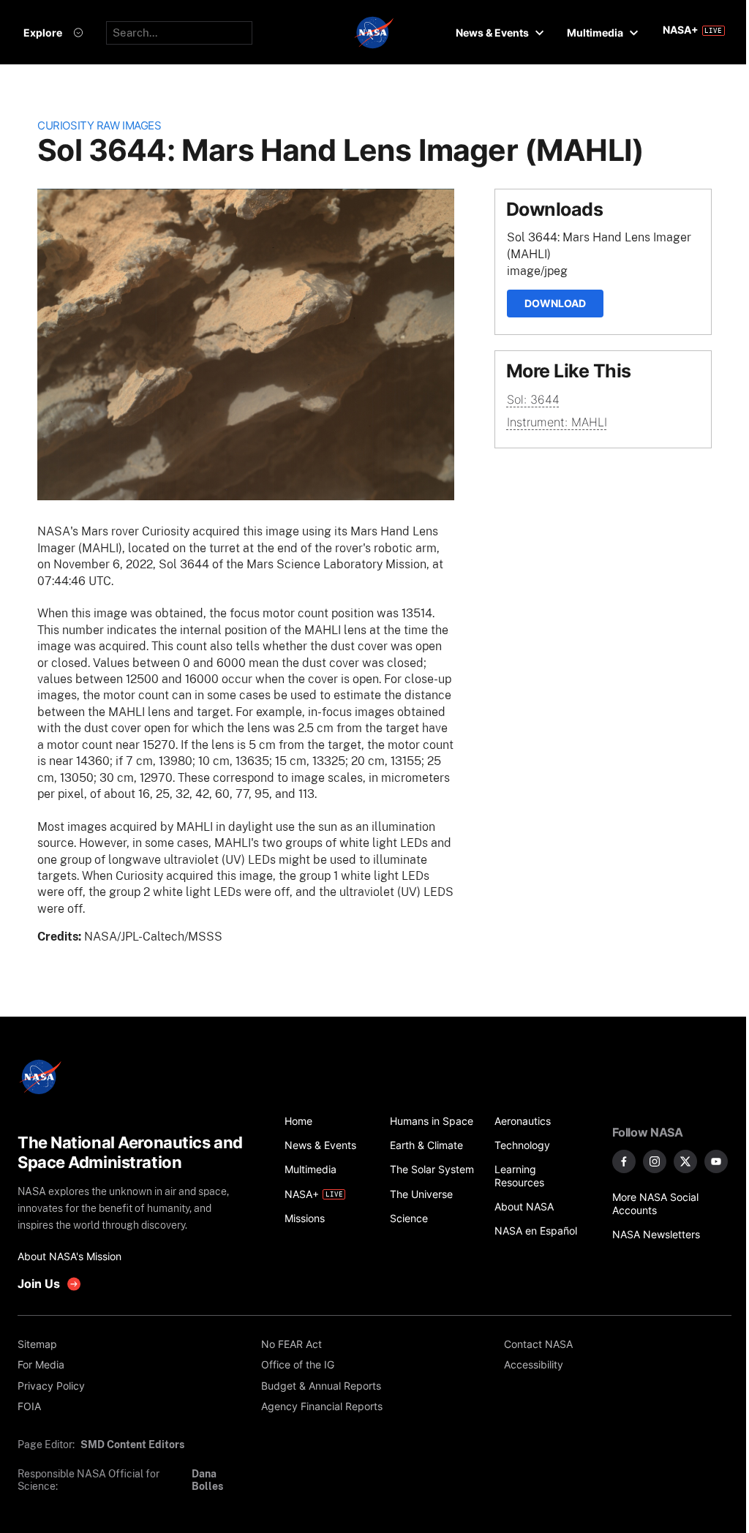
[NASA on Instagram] (654, 1161)
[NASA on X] (685, 1161)
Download (555, 303)
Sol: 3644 (533, 399)
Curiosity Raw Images (99, 125)
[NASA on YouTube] (716, 1161)
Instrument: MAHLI (557, 422)
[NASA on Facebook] (624, 1161)
